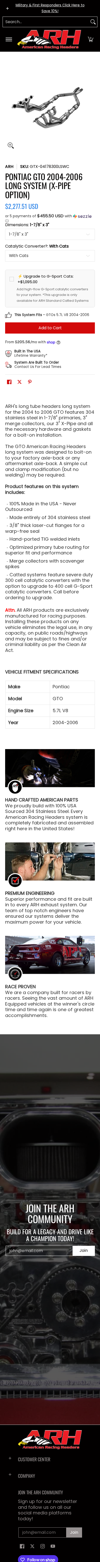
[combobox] (46, 22)
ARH (9, 166)
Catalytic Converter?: (37, 246)
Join (83, 1250)
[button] (90, 39)
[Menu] (8, 39)
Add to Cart (50, 328)
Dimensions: (27, 224)
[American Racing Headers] (49, 39)
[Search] (93, 22)
